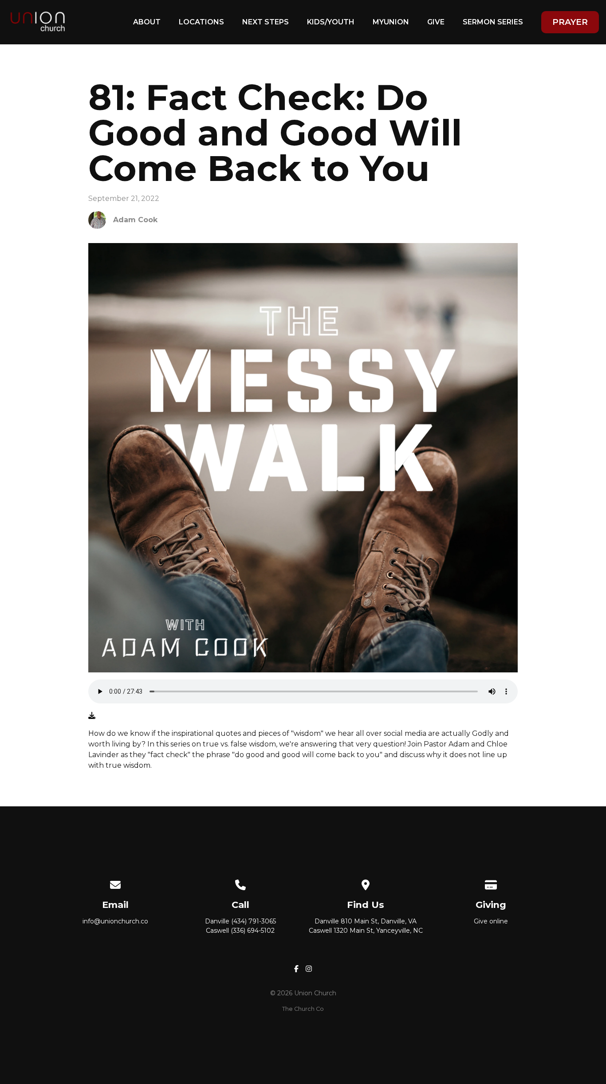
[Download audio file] (91, 716)
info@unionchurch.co (115, 921)
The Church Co (303, 1008)
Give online (491, 921)
